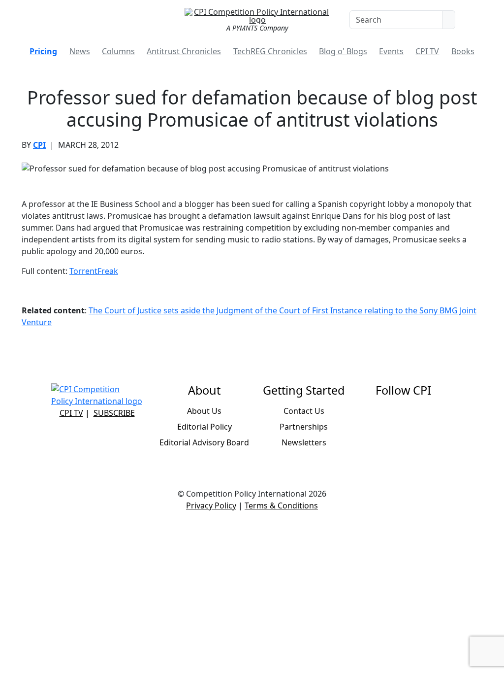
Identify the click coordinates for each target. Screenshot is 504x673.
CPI (39, 144)
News (79, 51)
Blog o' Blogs (343, 51)
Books (462, 51)
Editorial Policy (204, 426)
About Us (204, 410)
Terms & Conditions (281, 505)
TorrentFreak (93, 271)
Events (391, 51)
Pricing (43, 51)
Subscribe (114, 412)
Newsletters (304, 442)
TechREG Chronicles (270, 51)
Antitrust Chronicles (184, 51)
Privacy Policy (211, 505)
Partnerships (304, 426)
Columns (118, 51)
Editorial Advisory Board (204, 442)
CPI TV (427, 51)
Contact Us (304, 410)
